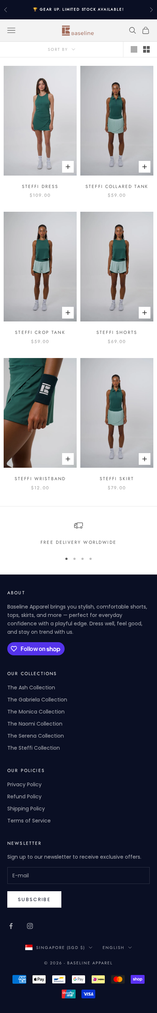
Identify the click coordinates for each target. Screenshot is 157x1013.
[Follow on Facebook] (11, 926)
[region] (78, 533)
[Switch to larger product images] (134, 49)
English (114, 947)
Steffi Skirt (117, 478)
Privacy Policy (24, 784)
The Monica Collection (36, 711)
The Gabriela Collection (37, 699)
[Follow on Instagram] (30, 926)
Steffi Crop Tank (40, 332)
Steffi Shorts (116, 332)
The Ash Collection (31, 687)
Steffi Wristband (40, 478)
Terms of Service (29, 820)
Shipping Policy (26, 808)
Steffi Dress (40, 186)
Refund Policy (24, 796)
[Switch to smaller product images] (146, 49)
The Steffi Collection (33, 748)
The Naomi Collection (34, 723)
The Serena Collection (35, 735)
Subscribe (34, 899)
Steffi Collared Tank (116, 186)
